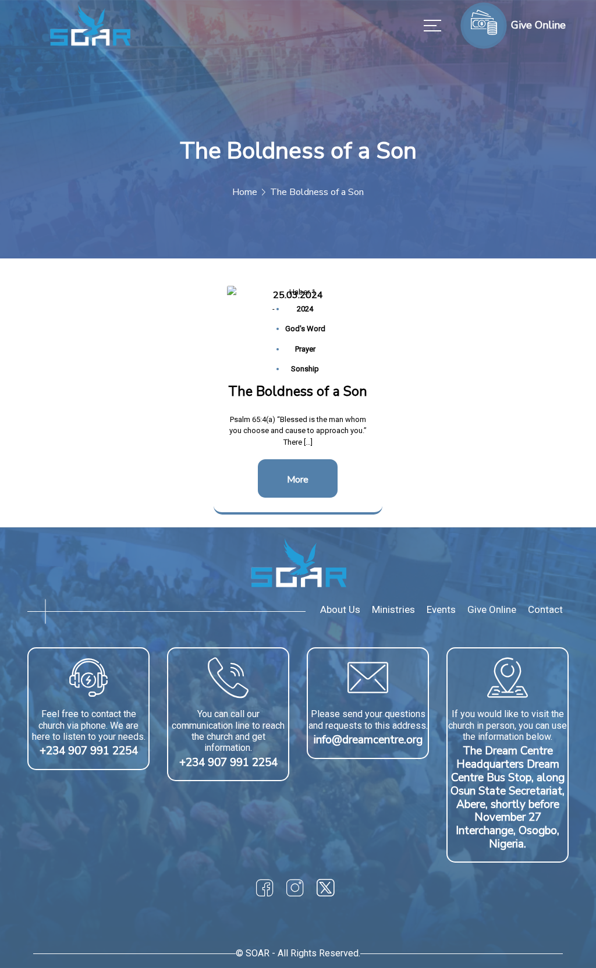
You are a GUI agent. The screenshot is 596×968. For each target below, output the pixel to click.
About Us (340, 609)
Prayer (305, 349)
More (297, 479)
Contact (545, 609)
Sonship (305, 368)
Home (244, 192)
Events (441, 609)
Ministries (393, 609)
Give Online (491, 609)
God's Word (305, 328)
